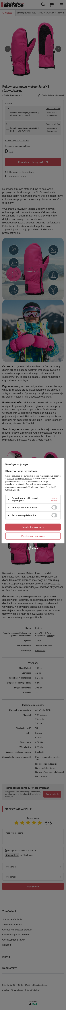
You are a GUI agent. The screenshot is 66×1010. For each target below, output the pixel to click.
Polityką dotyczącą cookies (19, 479)
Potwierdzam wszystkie (33, 527)
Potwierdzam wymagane (33, 536)
